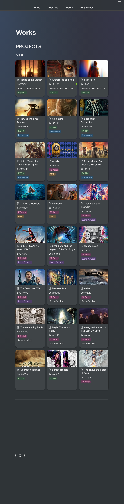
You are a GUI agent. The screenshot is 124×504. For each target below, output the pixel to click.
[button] (119, 2)
